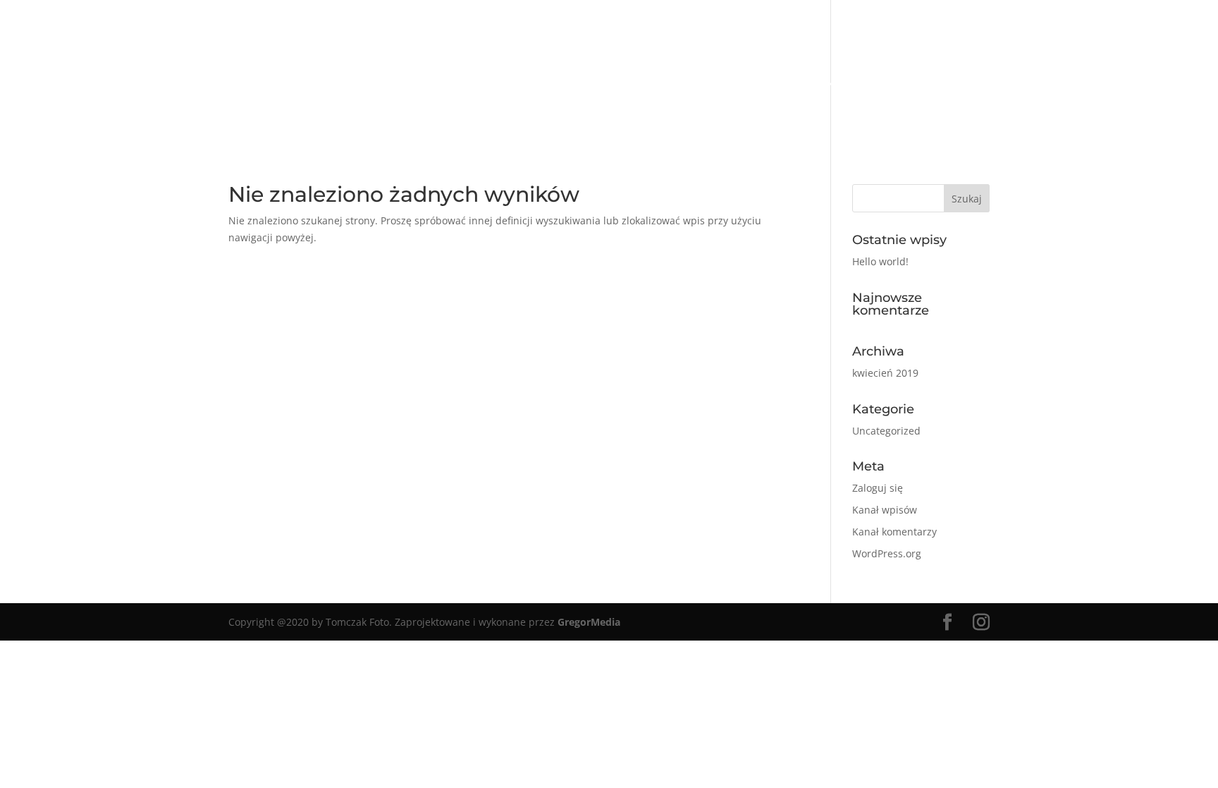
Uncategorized (886, 430)
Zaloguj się (877, 488)
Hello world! (880, 261)
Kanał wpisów (884, 509)
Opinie (731, 84)
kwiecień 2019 (885, 373)
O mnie (553, 84)
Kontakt (853, 84)
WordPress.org (886, 553)
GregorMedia (589, 622)
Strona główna (388, 84)
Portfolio (484, 84)
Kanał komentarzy (894, 531)
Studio (788, 84)
